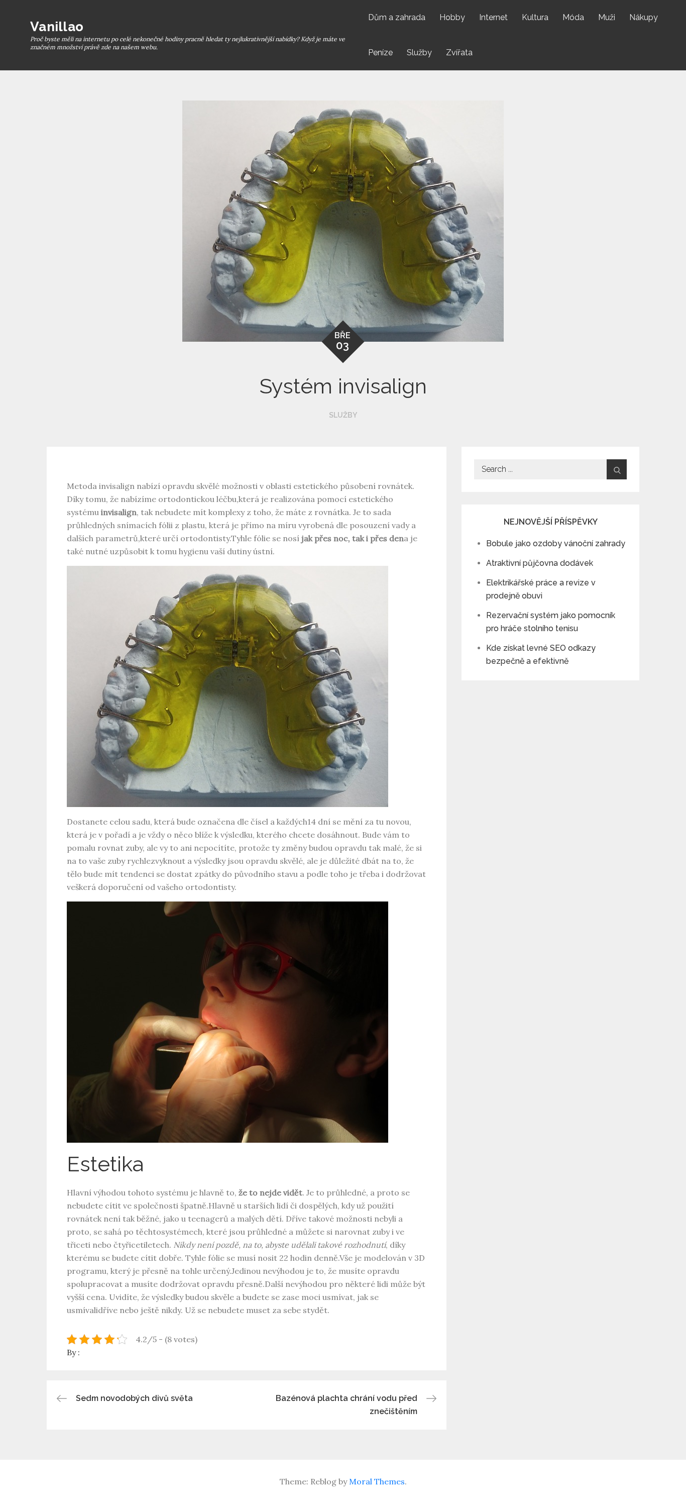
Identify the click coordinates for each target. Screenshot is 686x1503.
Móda (573, 17)
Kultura (535, 17)
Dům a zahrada (396, 17)
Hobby (452, 17)
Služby (419, 52)
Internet (493, 17)
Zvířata (459, 52)
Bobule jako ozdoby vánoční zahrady (555, 543)
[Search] (617, 469)
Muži (606, 17)
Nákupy (643, 17)
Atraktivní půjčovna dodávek (539, 563)
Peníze (380, 52)
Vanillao (56, 26)
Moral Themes (377, 1481)
